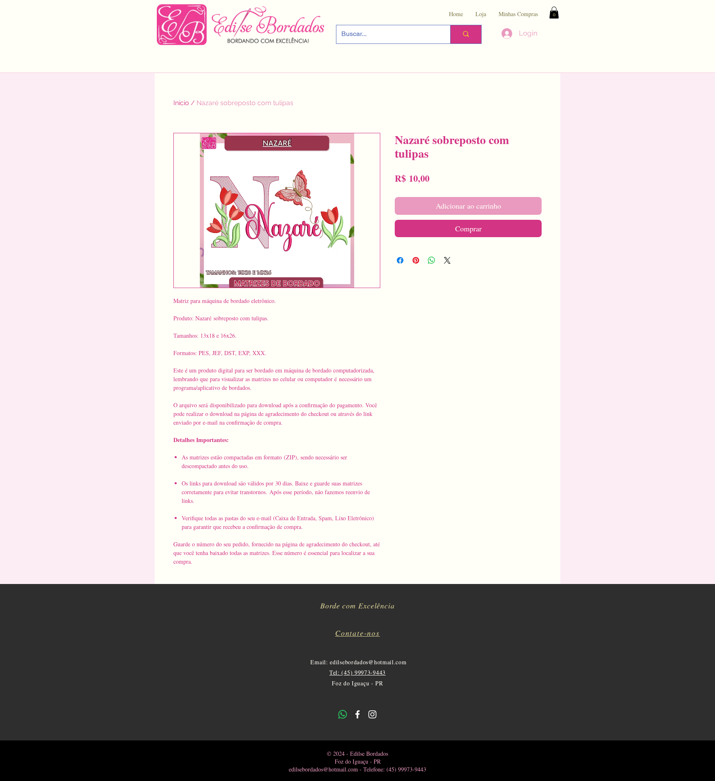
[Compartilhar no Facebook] (400, 260)
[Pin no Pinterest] (416, 260)
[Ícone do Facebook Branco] (357, 714)
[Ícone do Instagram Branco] (372, 714)
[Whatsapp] (342, 714)
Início (181, 103)
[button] (554, 13)
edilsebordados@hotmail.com (368, 662)
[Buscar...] (465, 34)
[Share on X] (447, 260)
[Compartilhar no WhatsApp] (432, 260)
